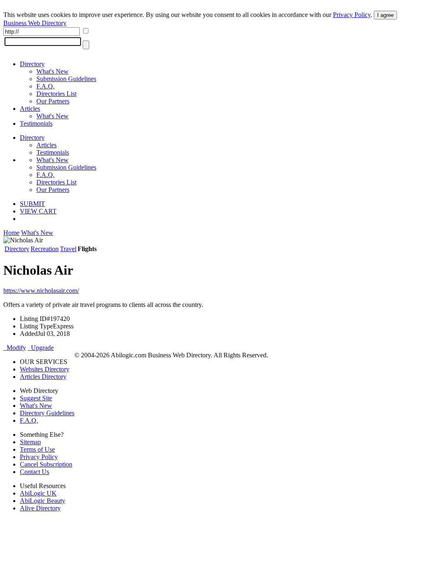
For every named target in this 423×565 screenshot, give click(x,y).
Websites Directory (44, 369)
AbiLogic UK (38, 493)
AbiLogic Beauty (42, 500)
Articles (30, 108)
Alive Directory (40, 508)
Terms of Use (37, 449)
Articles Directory (43, 376)
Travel (68, 248)
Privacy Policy (352, 14)
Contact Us (34, 471)
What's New (52, 71)
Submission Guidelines (66, 78)
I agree (385, 15)
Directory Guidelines (47, 413)
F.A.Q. (45, 86)
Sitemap (30, 441)
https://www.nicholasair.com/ (41, 290)
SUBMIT (32, 203)
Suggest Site (36, 398)
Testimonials (36, 123)
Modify (14, 347)
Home (11, 232)
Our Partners (52, 101)
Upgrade (41, 347)
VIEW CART (38, 211)
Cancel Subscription (46, 464)
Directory (32, 63)
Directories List (56, 93)
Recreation (45, 248)
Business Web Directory (35, 22)
